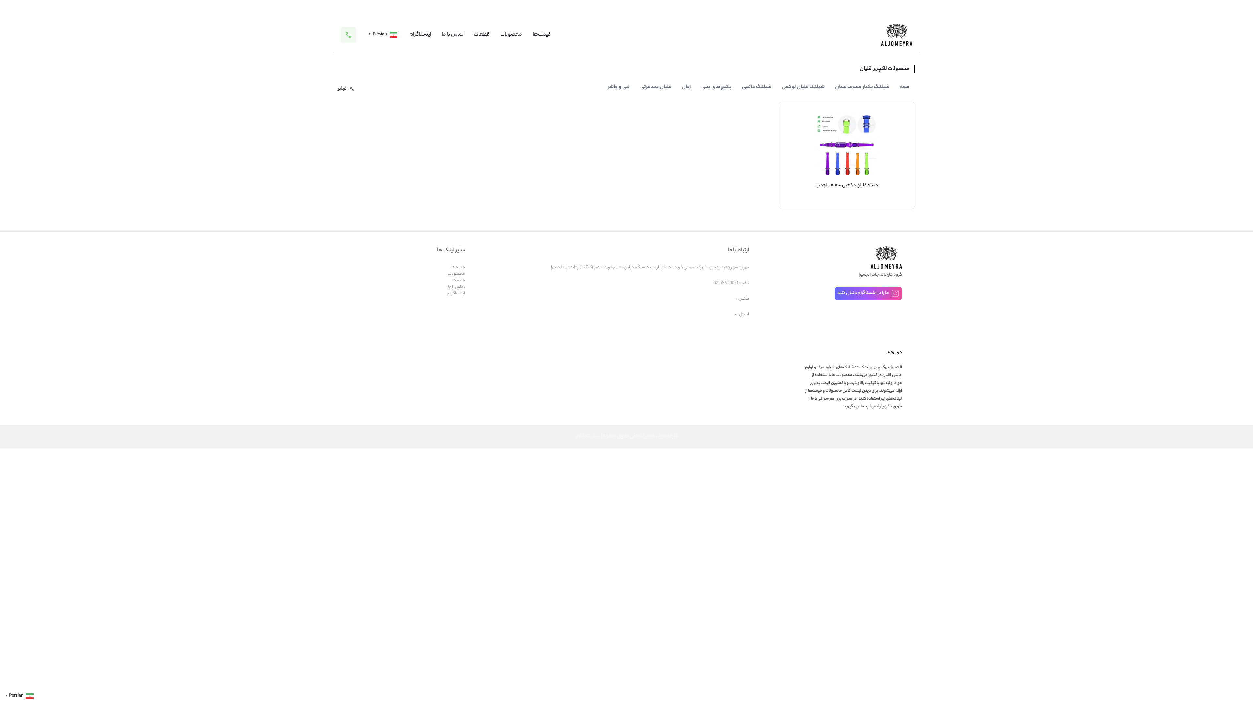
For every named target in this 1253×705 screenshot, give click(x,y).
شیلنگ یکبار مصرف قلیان (862, 87)
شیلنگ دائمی (756, 87)
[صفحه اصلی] (896, 35)
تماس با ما (452, 34)
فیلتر (342, 89)
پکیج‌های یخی (716, 87)
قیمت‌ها (542, 34)
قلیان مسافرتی (655, 87)
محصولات (511, 34)
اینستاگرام (420, 34)
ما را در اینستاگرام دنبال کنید (863, 293)
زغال (686, 87)
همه (905, 87)
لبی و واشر (619, 87)
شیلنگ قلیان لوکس (803, 87)
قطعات (482, 34)
